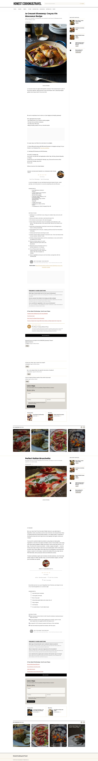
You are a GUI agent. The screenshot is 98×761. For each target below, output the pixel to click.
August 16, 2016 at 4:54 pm (32, 379)
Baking (77, 29)
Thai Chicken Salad (30, 315)
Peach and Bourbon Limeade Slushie (79, 50)
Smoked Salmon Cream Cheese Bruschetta (35, 671)
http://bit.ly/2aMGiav (44, 148)
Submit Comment (31, 406)
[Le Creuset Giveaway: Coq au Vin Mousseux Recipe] (35, 711)
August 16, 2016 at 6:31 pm (37, 371)
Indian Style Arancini (31, 669)
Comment (29, 393)
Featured (77, 37)
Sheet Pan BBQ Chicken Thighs (79, 36)
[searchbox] (62, 3)
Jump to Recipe (46, 85)
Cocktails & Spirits (78, 52)
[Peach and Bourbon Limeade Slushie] (72, 52)
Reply (27, 345)
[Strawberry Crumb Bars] (72, 29)
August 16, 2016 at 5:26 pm (34, 364)
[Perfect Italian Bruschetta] (56, 416)
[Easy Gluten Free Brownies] (35, 416)
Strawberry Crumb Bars (79, 27)
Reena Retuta (30, 371)
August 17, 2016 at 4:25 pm (34, 343)
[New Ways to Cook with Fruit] (58, 440)
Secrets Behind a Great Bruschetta (33, 666)
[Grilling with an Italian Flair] (76, 440)
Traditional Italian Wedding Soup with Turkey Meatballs (37, 313)
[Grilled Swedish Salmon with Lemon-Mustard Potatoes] (72, 44)
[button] (46, 335)
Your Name (29, 399)
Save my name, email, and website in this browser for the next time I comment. (37, 403)
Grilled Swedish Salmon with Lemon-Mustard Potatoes (79, 43)
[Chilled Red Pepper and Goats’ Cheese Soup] (76, 735)
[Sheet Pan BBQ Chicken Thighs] (72, 37)
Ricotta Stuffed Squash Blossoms (33, 664)
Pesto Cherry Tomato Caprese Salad (79, 21)
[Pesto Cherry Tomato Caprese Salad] (72, 22)
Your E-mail (49, 399)
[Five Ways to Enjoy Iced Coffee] (56, 711)
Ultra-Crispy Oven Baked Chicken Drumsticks (35, 318)
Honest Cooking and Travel (20, 756)
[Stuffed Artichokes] (39, 440)
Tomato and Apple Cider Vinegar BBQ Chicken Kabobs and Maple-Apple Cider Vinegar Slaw (44, 320)
